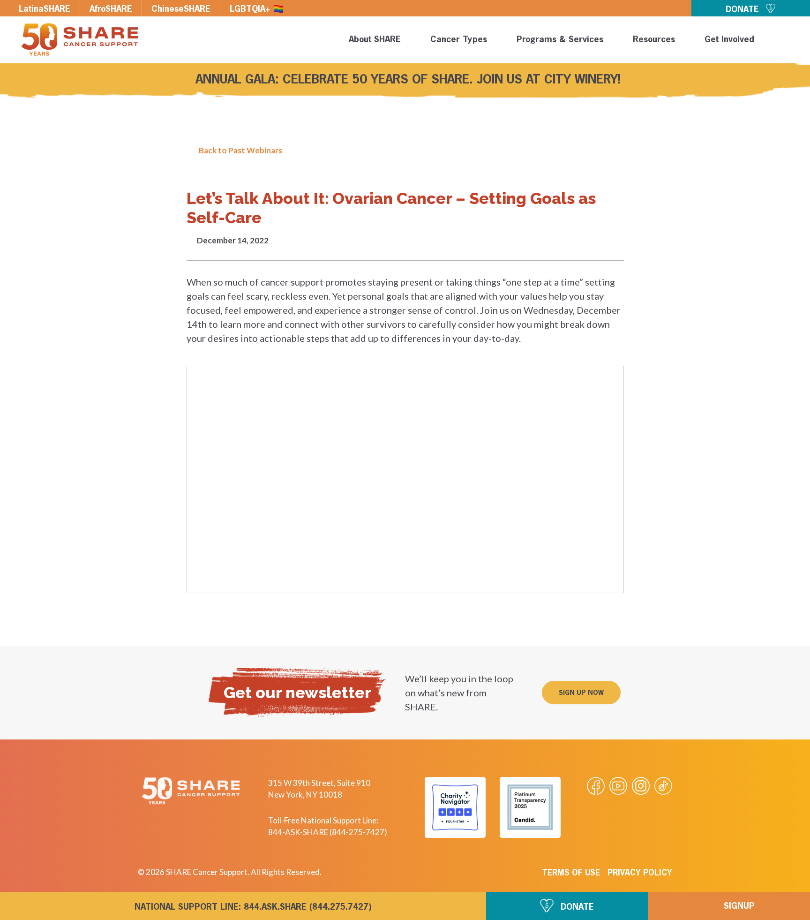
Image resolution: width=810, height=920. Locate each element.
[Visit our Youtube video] (618, 786)
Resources (654, 40)
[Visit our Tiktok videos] (663, 786)
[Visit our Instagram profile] (641, 786)
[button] (787, 41)
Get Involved (729, 40)
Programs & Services (560, 40)
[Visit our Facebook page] (596, 786)
